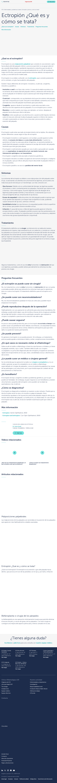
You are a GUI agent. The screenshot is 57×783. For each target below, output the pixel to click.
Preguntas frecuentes (42, 26)
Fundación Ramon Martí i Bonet (38, 688)
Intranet (16, 779)
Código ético (33, 779)
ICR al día (32, 693)
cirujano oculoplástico (40, 362)
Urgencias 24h (28, 1)
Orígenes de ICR (5, 682)
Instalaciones (5, 688)
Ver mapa (4, 657)
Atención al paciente (7, 758)
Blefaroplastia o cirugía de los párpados (20, 616)
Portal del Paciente (6, 760)
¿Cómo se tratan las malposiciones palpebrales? (39, 463)
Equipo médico (5, 691)
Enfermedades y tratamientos (38, 682)
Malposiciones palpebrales (13, 516)
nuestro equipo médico (44, 643)
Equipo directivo (6, 693)
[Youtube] (14, 770)
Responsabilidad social (36, 686)
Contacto (4, 756)
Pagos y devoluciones (7, 763)
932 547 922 (6, 1)
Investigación (33, 684)
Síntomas (23, 26)
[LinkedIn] (2, 770)
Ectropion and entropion (11, 415)
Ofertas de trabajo (35, 691)
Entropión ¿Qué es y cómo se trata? (18, 566)
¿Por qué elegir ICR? (7, 684)
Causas (17, 26)
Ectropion (6, 413)
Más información (6, 29)
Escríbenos (8, 643)
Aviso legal (4, 779)
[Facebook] (11, 770)
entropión (32, 78)
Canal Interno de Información (45, 779)
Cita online (52, 1)
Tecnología (4, 686)
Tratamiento (30, 26)
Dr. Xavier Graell (17, 426)
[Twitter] (5, 770)
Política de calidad (24, 779)
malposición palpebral (22, 64)
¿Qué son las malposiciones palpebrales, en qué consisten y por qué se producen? (13, 463)
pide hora (17, 643)
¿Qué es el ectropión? (7, 26)
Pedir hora (19, 433)
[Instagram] (8, 770)
